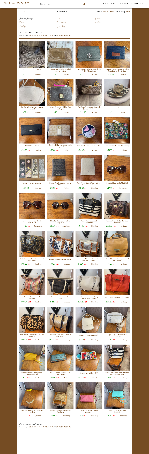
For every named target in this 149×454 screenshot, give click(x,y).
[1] (29, 35)
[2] (31, 35)
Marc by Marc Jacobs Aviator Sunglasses (60, 222)
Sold (127, 12)
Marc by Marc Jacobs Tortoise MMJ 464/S (32, 222)
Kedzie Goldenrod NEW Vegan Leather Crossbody (31, 373)
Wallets (97, 22)
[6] (39, 35)
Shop (113, 4)
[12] (53, 35)
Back (22, 11)
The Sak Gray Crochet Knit (32, 70)
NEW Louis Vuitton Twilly (32, 184)
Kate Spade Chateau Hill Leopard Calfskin (32, 335)
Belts (21, 22)
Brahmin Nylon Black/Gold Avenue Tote (60, 297)
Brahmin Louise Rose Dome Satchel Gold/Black (32, 260)
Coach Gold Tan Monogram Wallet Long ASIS (60, 146)
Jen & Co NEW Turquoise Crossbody (117, 411)
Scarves (98, 18)
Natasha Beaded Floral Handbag (117, 146)
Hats (59, 18)
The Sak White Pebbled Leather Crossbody (32, 108)
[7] (41, 35)
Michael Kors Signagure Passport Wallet (60, 184)
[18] (67, 35)
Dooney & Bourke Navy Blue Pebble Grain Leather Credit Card (117, 70)
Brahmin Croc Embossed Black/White (89, 222)
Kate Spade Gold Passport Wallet (88, 146)
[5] (37, 35)
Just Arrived (108, 12)
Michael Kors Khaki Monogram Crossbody (60, 411)
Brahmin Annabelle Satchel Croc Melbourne (117, 222)
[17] (65, 35)
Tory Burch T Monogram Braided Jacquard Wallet (89, 108)
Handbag (61, 26)
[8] (43, 35)
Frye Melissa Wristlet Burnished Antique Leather (60, 70)
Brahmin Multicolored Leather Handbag (32, 297)
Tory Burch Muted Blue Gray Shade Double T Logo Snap (89, 70)
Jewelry (22, 26)
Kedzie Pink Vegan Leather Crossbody (89, 411)
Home (105, 4)
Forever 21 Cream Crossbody (88, 335)
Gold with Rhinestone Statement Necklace (32, 411)
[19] (70, 35)
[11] (50, 35)
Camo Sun (117, 108)
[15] (60, 35)
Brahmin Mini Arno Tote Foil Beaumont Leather (89, 260)
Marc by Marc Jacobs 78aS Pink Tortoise (117, 184)
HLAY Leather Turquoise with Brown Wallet (60, 373)
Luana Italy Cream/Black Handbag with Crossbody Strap (117, 373)
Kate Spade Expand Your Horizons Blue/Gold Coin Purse (89, 184)
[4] (35, 35)
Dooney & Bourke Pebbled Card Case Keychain (60, 108)
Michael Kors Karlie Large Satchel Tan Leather (117, 260)
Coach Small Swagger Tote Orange (117, 297)
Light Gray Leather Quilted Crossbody (117, 335)
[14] (57, 35)
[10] (48, 35)
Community (123, 4)
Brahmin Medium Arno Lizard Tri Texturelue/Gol (60, 335)
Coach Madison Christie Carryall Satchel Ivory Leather (88, 297)
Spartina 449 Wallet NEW (89, 373)
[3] (33, 35)
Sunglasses (61, 22)
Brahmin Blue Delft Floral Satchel (60, 259)
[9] (46, 35)
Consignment (137, 4)
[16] (62, 35)
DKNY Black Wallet (32, 146)
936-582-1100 (23, 3)
